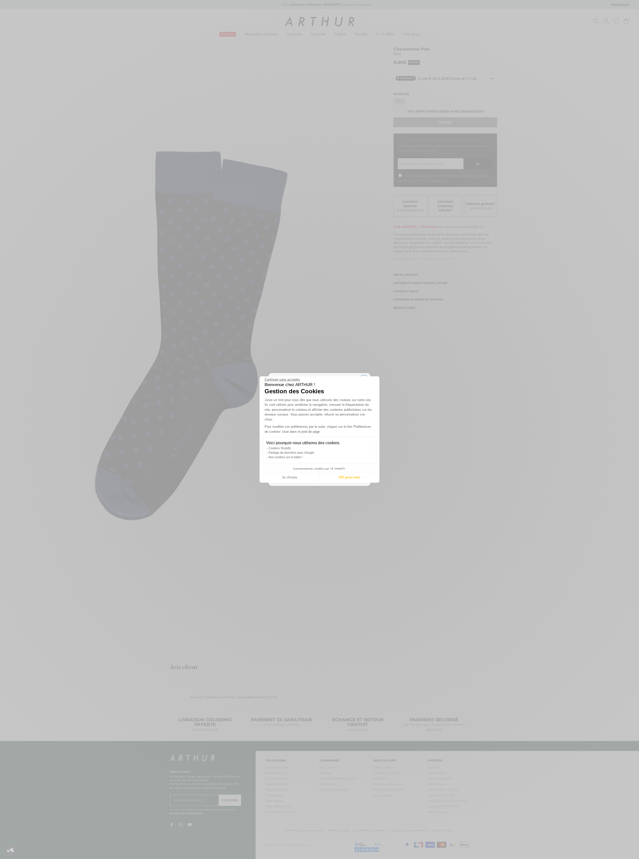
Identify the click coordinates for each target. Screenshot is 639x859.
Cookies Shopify (280, 448)
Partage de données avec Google (291, 452)
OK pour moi (349, 477)
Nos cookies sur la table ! (286, 457)
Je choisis (289, 477)
